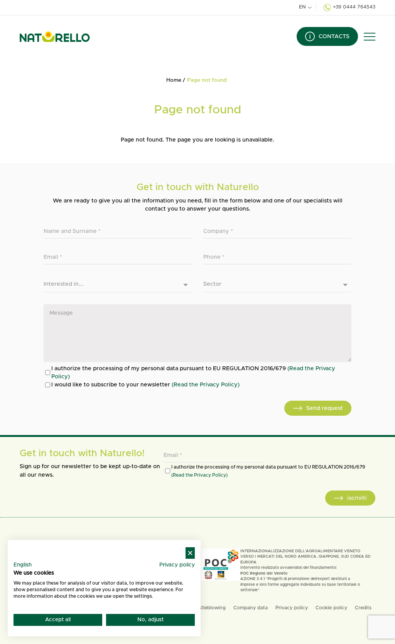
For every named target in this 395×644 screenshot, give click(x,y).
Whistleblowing (207, 607)
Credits (363, 607)
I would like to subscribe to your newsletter (145, 385)
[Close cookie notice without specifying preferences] (190, 553)
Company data (250, 607)
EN (302, 7)
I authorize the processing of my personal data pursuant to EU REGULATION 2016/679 (193, 372)
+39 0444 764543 (354, 7)
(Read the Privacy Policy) (206, 385)
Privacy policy (291, 607)
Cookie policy (331, 607)
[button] (369, 36)
